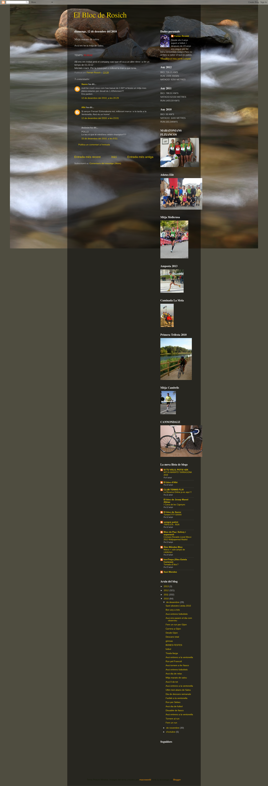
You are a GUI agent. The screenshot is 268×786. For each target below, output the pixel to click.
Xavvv (84, 84)
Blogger (177, 780)
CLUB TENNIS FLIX (174, 489)
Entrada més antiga (140, 157)
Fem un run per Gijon (176, 624)
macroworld (145, 780)
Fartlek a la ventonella (176, 698)
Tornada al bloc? (171, 564)
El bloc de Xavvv (172, 512)
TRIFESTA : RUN (171, 524)
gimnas (169, 641)
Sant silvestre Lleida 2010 (178, 606)
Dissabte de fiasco (175, 710)
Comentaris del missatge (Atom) (105, 163)
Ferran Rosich (181, 36)
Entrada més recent (87, 157)
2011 (166, 594)
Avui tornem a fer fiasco (177, 665)
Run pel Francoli (174, 661)
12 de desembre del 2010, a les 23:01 (100, 118)
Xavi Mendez (170, 572)
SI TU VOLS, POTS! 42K (176, 470)
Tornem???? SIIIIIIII (173, 514)
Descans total (172, 637)
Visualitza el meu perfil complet (175, 59)
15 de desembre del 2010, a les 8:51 (99, 138)
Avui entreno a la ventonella (179, 657)
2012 (166, 590)
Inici (114, 157)
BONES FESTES (174, 645)
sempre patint (171, 522)
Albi (83, 107)
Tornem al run (172, 719)
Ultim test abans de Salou (178, 690)
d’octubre (171, 732)
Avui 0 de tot (172, 682)
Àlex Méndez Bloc (173, 547)
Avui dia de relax (174, 673)
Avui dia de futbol (174, 706)
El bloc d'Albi (171, 482)
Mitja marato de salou (176, 678)
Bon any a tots (173, 610)
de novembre (173, 728)
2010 (166, 598)
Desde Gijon (172, 633)
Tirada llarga (172, 653)
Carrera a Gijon (173, 629)
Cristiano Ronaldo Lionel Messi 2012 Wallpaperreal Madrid (177, 538)
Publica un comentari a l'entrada (94, 144)
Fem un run (171, 723)
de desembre (173, 602)
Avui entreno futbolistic (177, 614)
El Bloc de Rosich (100, 15)
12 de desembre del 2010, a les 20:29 (100, 98)
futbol (168, 649)
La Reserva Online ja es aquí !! (178, 492)
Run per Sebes (173, 702)
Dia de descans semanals (178, 694)
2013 (166, 586)
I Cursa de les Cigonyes (174, 504)
